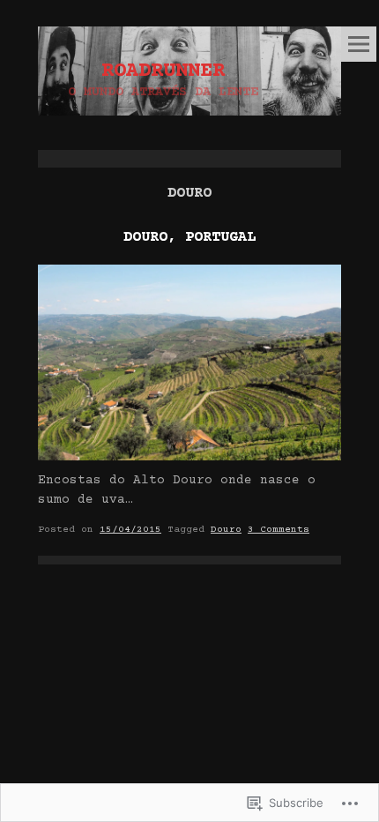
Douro (226, 529)
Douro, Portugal (189, 237)
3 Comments (278, 529)
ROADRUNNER (163, 71)
